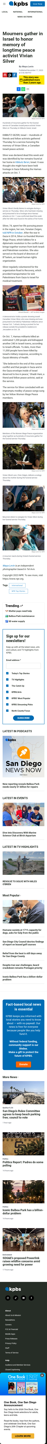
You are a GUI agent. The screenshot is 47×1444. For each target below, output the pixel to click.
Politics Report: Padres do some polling (23, 1164)
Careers (8, 1325)
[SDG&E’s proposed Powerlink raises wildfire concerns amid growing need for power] (23, 1239)
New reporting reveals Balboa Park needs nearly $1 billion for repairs (21, 785)
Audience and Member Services (17, 1365)
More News (10, 1077)
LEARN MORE (23, 1436)
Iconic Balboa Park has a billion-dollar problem (23, 978)
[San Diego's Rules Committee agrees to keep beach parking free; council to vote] (23, 1092)
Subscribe (23, 718)
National (18, 12)
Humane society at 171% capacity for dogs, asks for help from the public (22, 931)
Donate (23, 1064)
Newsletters (10, 1320)
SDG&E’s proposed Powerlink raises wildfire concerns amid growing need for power (21, 1261)
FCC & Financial (11, 1329)
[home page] (18, 3)
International (35, 12)
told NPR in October (13, 232)
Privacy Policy (10, 1343)
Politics (5, 1159)
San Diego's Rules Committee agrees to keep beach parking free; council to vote (21, 1114)
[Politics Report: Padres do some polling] (23, 1143)
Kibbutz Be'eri (22, 162)
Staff (7, 1348)
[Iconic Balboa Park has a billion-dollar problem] (23, 1191)
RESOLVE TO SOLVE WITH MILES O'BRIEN (20, 883)
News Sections (24, 16)
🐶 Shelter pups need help (18, 611)
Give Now (37, 3)
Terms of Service (11, 1353)
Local (5, 12)
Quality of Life (8, 1108)
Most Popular (11, 895)
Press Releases (11, 1339)
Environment (7, 1255)
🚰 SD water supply (15, 621)
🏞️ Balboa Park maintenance (19, 616)
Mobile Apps (10, 1334)
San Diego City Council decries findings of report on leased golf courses (23, 943)
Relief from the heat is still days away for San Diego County (22, 955)
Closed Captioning (12, 1370)
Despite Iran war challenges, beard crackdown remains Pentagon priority (22, 966)
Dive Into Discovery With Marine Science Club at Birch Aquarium (19, 834)
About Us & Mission (13, 1315)
